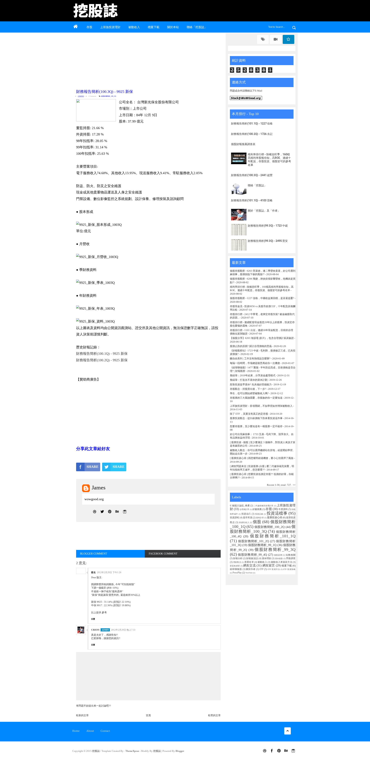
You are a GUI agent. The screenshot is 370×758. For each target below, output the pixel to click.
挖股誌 (96, 751)
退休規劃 (279, 558)
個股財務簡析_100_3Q (108, 96)
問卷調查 (290, 558)
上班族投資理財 (110, 27)
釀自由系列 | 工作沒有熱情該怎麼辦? (250, 358)
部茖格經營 (235, 566)
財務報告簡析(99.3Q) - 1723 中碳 (268, 225)
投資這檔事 (277, 513)
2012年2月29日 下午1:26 (109, 572)
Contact (105, 730)
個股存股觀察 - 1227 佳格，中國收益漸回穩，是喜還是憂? (262, 298)
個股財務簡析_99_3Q (275, 549)
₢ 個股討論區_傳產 (240, 505)
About (90, 730)
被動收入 (134, 27)
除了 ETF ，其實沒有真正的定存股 (249, 413)
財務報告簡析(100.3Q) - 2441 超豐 (251, 175)
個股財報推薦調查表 (243, 144)
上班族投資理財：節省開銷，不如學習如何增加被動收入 (261, 405)
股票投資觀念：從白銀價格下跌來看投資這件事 (256, 418)
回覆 (93, 619)
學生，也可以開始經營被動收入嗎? (249, 393)
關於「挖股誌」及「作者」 (264, 210)
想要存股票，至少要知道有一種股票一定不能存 (256, 426)
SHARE (92, 467)
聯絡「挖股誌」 (197, 27)
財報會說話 (252, 558)
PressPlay (237, 572)
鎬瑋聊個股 (236, 569)
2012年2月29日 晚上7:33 (123, 630)
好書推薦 (257, 509)
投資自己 (246, 514)
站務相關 (290, 555)
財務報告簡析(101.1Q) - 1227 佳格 (251, 123)
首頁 (148, 715)
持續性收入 (244, 522)
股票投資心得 (274, 517)
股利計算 (260, 518)
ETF (262, 569)
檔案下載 (153, 27)
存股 (89, 27)
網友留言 (268, 565)
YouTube (249, 573)
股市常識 (247, 517)
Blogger (180, 751)
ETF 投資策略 (289, 569)
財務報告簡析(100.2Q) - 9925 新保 (102, 360)
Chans (95, 630)
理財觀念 (237, 562)
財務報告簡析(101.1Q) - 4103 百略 (251, 200)
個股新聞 (278, 555)
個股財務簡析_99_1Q (262, 545)
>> (294, 484)
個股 (257, 521)
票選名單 (249, 562)
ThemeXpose (132, 751)
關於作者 (251, 569)
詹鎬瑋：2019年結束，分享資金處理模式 (252, 375)
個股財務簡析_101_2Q (253, 541)
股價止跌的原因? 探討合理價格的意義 (251, 346)
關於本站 (173, 27)
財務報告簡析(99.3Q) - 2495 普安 (268, 240)
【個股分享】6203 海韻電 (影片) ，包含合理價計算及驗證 (262, 338)
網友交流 (249, 565)
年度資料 (283, 509)
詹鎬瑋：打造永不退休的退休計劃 (248, 379)
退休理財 (266, 558)
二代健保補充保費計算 (263, 506)
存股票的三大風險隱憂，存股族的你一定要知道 (256, 397)
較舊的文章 (214, 715)
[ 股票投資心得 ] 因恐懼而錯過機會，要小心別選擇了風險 (261, 458)
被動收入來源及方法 (281, 562)
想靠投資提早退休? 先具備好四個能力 (251, 384)
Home (76, 730)
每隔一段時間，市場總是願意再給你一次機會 (255, 363)
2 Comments (92, 96)
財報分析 (237, 558)
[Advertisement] (149, 60)
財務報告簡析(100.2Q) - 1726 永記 (251, 133)
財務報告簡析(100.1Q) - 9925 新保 (102, 353)
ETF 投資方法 (274, 569)
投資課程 (234, 517)
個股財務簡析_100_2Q (269, 527)
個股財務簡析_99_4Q (252, 554)
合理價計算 (244, 509)
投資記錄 (259, 514)
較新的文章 (82, 715)
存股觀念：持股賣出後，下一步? (248, 388)
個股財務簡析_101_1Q (272, 536)
